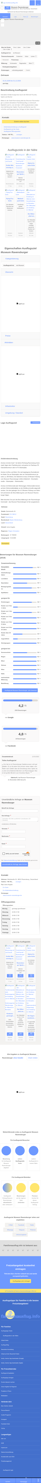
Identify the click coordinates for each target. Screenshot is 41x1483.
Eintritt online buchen (21, 122)
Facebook (21, 1225)
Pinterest (33, 1230)
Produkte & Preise (6, 1391)
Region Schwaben (13, 531)
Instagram (4, 1419)
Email (4, 843)
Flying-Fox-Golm (10, 200)
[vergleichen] (2, 25)
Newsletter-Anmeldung (7, 1349)
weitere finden (20, 1161)
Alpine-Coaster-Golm (31, 164)
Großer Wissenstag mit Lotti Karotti (10, 167)
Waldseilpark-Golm (20, 200)
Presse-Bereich (5, 1410)
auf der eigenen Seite (21, 1199)
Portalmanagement (6, 1461)
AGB (2, 1443)
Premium (37, 151)
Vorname (5, 828)
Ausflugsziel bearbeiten (7, 1373)
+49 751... (11, 134)
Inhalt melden (33, 1058)
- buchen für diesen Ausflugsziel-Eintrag (35, 1200)
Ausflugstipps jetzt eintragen (21, 1281)
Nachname (5, 836)
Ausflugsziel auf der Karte (11, 129)
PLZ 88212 (13, 514)
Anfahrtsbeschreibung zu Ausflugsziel (15, 127)
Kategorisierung (11, 259)
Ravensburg (9, 517)
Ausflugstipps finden (6, 1331)
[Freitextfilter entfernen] (32, 3)
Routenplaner (36, 422)
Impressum (4, 1447)
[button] (20, 31)
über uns (3, 1438)
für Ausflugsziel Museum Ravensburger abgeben (6, 1163)
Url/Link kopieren (21, 1234)
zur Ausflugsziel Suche (2, 8)
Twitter (32, 1225)
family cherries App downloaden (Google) (12, 1358)
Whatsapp (10, 1230)
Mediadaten (4, 1395)
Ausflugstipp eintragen (7, 1377)
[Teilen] (33, 1480)
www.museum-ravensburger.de (20, 138)
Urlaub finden (4, 1340)
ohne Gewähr (18, 1058)
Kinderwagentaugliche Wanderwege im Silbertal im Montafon (10, 1015)
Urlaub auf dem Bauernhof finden (10, 1354)
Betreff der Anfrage (8, 808)
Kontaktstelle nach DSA (7, 1456)
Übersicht (5, 16)
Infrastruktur (10, 406)
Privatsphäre (10, 1291)
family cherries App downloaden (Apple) (12, 1363)
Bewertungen (36, 16)
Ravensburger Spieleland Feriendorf (20, 173)
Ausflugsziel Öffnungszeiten (12, 131)
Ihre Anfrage (6, 815)
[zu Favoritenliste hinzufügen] (2, 21)
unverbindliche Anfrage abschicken (14, 864)
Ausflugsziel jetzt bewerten (20, 690)
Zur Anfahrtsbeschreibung (10, 890)
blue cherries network (7, 1406)
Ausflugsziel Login (8, 1470)
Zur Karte (5, 887)
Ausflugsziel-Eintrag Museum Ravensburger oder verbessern (7, 1200)
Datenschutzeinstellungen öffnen (25, 1291)
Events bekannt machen (8, 1382)
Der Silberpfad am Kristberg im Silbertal (31, 215)
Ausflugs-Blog (5, 1345)
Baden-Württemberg (16, 520)
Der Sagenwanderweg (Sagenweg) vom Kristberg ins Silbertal (31, 1017)
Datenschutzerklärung (10, 860)
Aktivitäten (8, 342)
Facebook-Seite (5, 1424)
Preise (7, 336)
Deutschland (9, 523)
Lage (15, 16)
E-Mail (11, 1225)
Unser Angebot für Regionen (9, 1386)
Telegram (22, 1230)
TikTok (3, 1428)
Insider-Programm (6, 1415)
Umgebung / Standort (14, 413)
